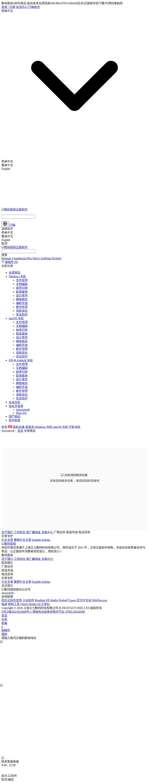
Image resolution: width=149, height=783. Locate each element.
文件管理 (22, 280)
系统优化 (22, 310)
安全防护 (22, 314)
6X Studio (52, 600)
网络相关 (22, 299)
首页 (4, 426)
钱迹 (4, 604)
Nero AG (21, 412)
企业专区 (14, 402)
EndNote (46, 258)
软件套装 (14, 420)
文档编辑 (22, 284)
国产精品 (14, 416)
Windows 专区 (17, 276)
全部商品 (14, 272)
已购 (12, 224)
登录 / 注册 (8, 7)
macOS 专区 (16, 318)
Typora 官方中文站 (79, 600)
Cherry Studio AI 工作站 (35, 604)
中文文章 (7, 539)
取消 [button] (4, 779)
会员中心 (22, 7)
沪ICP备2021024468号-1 (16, 611)
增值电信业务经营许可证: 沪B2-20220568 (58, 611)
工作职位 (19, 532)
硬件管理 (22, 306)
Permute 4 (7, 258)
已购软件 (34, 7)
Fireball (63, 600)
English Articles (41, 539)
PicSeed (56, 258)
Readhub (40, 600)
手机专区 (74, 426)
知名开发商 (16, 406)
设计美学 (22, 295)
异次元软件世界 (11, 600)
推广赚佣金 (33, 532)
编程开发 (22, 303)
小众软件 (28, 600)
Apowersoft (23, 409)
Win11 (36, 258)
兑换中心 (47, 532)
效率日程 (22, 287)
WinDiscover (99, 600)
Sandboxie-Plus (23, 258)
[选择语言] (5, 224)
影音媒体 (22, 291)
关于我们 (7, 532)
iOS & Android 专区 (21, 360)
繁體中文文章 (22, 539)
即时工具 (14, 604)
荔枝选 (30, 426)
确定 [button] (11, 779)
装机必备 (18, 426)
